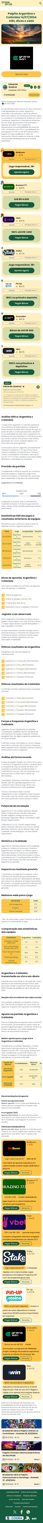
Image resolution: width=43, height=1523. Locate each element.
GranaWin (21, 316)
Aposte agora (21, 172)
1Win (18, 349)
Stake (19, 251)
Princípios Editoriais (30, 1496)
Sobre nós (9, 1507)
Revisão (12, 159)
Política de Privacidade (29, 1492)
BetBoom (20, 152)
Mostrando (34, 95)
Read (36, 1437)
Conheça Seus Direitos (21, 1503)
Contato (18, 1507)
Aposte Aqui (21, 74)
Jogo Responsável (12, 1492)
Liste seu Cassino (28, 1499)
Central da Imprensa (30, 1507)
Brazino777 (21, 185)
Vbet (18, 218)
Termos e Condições (13, 1496)
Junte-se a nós (14, 1499)
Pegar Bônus (21, 204)
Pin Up (19, 283)
